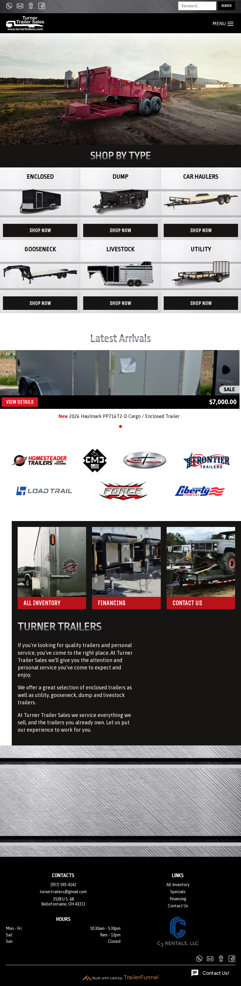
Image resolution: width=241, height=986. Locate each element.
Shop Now (40, 230)
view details (20, 402)
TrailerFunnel (141, 977)
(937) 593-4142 (63, 884)
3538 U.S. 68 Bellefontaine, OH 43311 (63, 901)
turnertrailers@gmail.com (63, 891)
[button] (120, 426)
